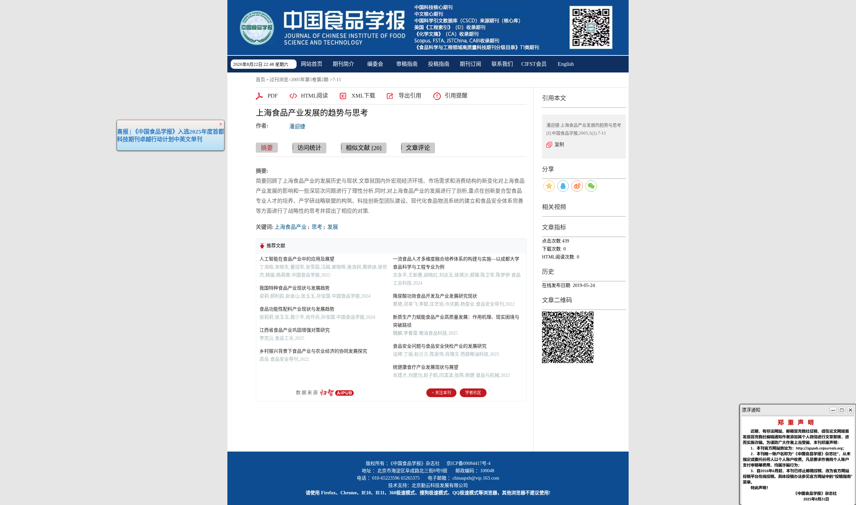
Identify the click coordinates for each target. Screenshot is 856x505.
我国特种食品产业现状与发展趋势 (294, 288)
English (566, 64)
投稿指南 (438, 64)
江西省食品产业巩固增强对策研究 (294, 330)
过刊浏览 (279, 79)
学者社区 (473, 392)
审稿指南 (407, 64)
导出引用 (410, 96)
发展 (332, 227)
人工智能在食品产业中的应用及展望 (296, 259)
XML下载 (363, 96)
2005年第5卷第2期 (309, 79)
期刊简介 (343, 64)
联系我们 (502, 64)
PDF (273, 96)
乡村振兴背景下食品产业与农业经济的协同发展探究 (313, 351)
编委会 (375, 64)
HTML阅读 (314, 96)
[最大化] (841, 410)
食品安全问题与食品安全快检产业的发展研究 (440, 346)
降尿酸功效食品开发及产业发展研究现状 (435, 296)
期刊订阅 (470, 64)
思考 (316, 227)
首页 (260, 79)
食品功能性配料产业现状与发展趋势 (296, 309)
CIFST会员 (534, 64)
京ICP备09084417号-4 (468, 463)
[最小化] (833, 410)
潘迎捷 (297, 126)
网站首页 (311, 64)
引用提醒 (456, 96)
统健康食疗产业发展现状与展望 (425, 367)
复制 (559, 144)
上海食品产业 (291, 227)
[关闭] (850, 410)
